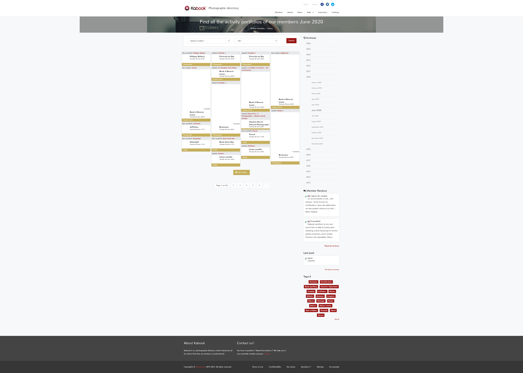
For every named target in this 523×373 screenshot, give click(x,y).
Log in (306, 4)
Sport (333, 310)
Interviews (322, 12)
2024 (308, 54)
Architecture (326, 282)
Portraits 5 (251, 53)
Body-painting (311, 286)
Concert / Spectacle (329, 286)
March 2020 (316, 94)
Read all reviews (332, 246)
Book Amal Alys (229, 138)
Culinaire (322, 291)
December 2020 (317, 144)
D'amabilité (315, 221)
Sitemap (320, 367)
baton (310, 258)
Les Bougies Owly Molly (227, 68)
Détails (310, 296)
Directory (279, 12)
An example (334, 367)
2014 (308, 177)
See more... (242, 172)
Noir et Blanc (311, 310)
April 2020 (315, 99)
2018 (308, 155)
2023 (308, 60)
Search (291, 40)
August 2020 (316, 121)
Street (320, 315)
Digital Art (284, 53)
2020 (308, 77)
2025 (308, 49)
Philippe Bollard (199, 53)
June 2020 (316, 110)
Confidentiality (275, 367)
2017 (308, 160)
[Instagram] (327, 4)
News (300, 12)
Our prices (291, 367)
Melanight (197, 138)
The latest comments (332, 270)
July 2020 (315, 116)
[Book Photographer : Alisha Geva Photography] (306, 258)
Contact (267, 354)
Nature (313, 305)
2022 (308, 65)
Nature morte (325, 305)
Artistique (251, 146)
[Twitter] (332, 4)
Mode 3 (280, 111)
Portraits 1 (222, 53)
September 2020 (317, 127)
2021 (308, 71)
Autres (194, 68)
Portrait (324, 310)
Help (309, 12)
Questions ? (306, 367)
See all (337, 319)
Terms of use (257, 367)
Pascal (255, 131)
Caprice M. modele (318, 196)
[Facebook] (322, 4)
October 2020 (316, 133)
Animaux (313, 282)
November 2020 (317, 138)
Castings (335, 12)
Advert (290, 12)
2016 (308, 166)
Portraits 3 (222, 83)
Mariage (320, 301)
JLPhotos (196, 124)
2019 (308, 149)
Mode (330, 301)
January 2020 (316, 82)
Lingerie (331, 296)
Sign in (315, 4)
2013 (308, 182)
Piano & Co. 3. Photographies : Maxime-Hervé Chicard (253, 116)
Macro (311, 301)
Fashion (221, 153)
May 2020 (315, 105)
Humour (320, 296)
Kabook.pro (201, 367)
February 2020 (317, 88)
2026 (308, 43)
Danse (332, 291)
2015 (308, 171)
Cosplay (311, 291)
